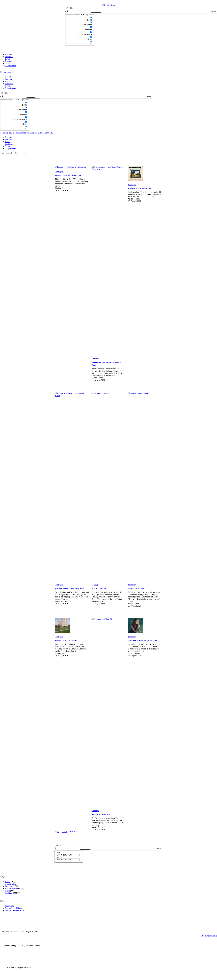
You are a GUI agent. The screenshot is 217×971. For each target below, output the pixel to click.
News (7, 891)
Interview (9, 886)
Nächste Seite (73, 831)
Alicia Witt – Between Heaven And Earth (142, 641)
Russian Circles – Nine (136, 589)
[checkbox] (79, 18)
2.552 (64, 832)
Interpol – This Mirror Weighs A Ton (68, 175)
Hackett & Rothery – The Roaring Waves (69, 589)
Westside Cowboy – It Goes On (66, 641)
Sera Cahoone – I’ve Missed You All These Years (106, 363)
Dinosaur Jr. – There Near (101, 814)
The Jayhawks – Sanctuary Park (139, 188)
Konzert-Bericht (11, 888)
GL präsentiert (10, 884)
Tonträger (59, 172)
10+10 (7, 882)
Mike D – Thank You (99, 589)
